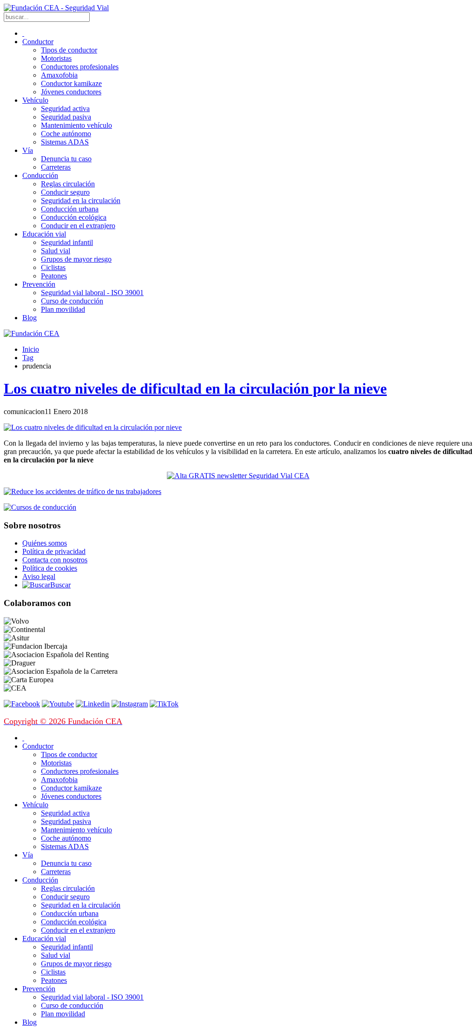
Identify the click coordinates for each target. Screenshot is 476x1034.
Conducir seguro (65, 192)
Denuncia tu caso (66, 159)
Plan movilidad (63, 309)
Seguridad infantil (67, 242)
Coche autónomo (66, 134)
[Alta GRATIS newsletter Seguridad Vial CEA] (238, 476)
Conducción (40, 175)
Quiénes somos (44, 543)
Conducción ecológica (73, 217)
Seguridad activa (65, 108)
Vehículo (35, 100)
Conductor (37, 42)
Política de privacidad (54, 551)
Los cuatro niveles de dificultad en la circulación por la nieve (195, 388)
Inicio (30, 349)
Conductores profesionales (80, 67)
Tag (27, 358)
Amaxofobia (59, 75)
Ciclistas (53, 267)
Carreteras (56, 167)
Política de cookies (49, 568)
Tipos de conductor (69, 50)
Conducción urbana (70, 209)
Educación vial (44, 234)
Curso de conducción (72, 301)
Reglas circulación (68, 184)
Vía (27, 150)
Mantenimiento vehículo (76, 125)
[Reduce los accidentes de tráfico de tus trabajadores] (238, 491)
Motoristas (56, 58)
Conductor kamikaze (71, 83)
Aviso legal (38, 576)
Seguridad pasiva (66, 117)
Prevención (38, 284)
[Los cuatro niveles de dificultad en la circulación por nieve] (93, 427)
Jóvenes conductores (71, 92)
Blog (29, 318)
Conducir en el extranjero (78, 226)
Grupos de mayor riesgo (76, 259)
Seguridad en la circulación (80, 200)
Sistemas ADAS (65, 142)
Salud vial (55, 251)
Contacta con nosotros (54, 560)
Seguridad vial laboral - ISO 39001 (92, 292)
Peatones (54, 276)
